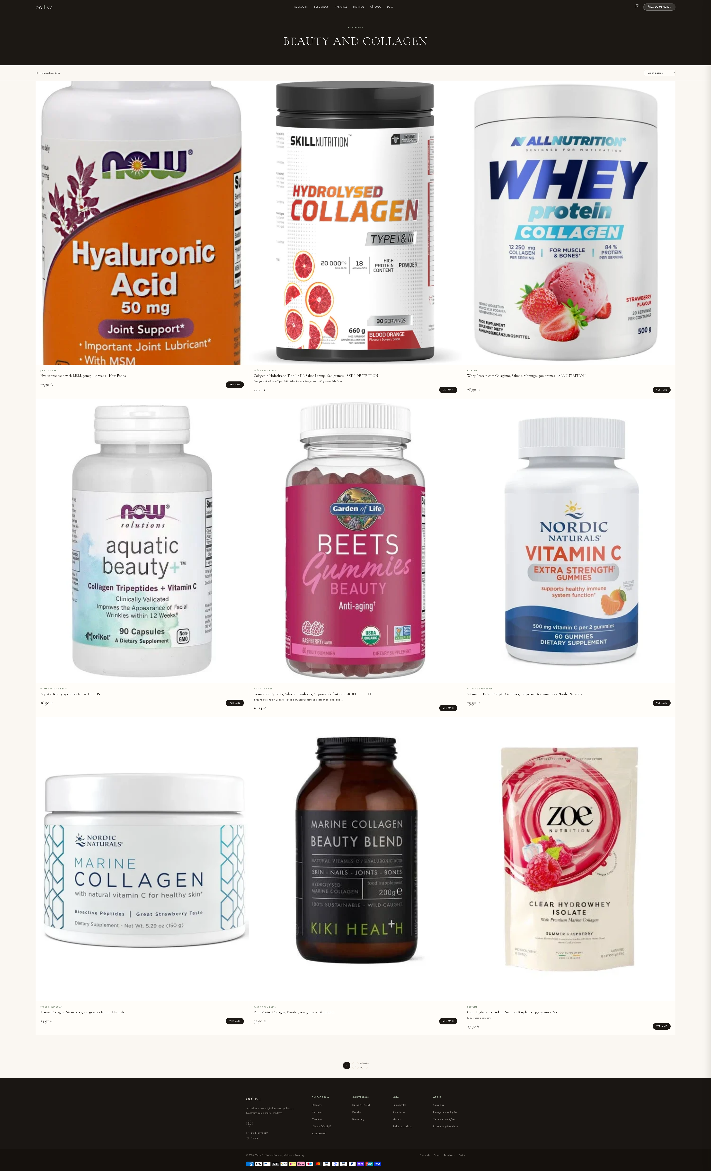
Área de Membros (659, 7)
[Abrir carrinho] (637, 7)
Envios (462, 1155)
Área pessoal (319, 1133)
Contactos (438, 1105)
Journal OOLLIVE (361, 1105)
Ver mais (234, 384)
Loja (390, 7)
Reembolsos (449, 1155)
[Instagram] (249, 1123)
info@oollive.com (259, 1133)
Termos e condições (444, 1119)
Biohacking (358, 1119)
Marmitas (341, 7)
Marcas (396, 1119)
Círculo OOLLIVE (321, 1126)
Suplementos (399, 1105)
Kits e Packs (399, 1112)
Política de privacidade (445, 1126)
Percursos (321, 7)
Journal (358, 7)
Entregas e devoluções (445, 1112)
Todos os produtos (402, 1126)
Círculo (375, 7)
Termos (437, 1155)
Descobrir (301, 7)
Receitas (356, 1112)
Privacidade (425, 1155)
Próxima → (364, 1065)
